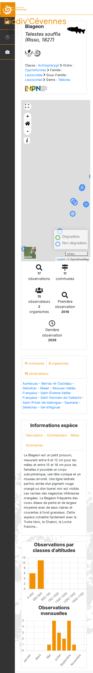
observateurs (37, 373)
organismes (59, 363)
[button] (27, 123)
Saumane (71, 402)
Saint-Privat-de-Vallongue (42, 402)
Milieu (75, 435)
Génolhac (30, 388)
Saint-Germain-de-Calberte (60, 397)
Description (34, 435)
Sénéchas (30, 407)
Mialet (44, 388)
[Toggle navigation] (11, 31)
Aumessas (30, 383)
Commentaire (57, 435)
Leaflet (61, 259)
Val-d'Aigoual (50, 407)
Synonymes (34, 445)
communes (35, 363)
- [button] (27, 131)
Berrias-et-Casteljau (56, 383)
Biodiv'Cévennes (35, 21)
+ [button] (27, 116)
